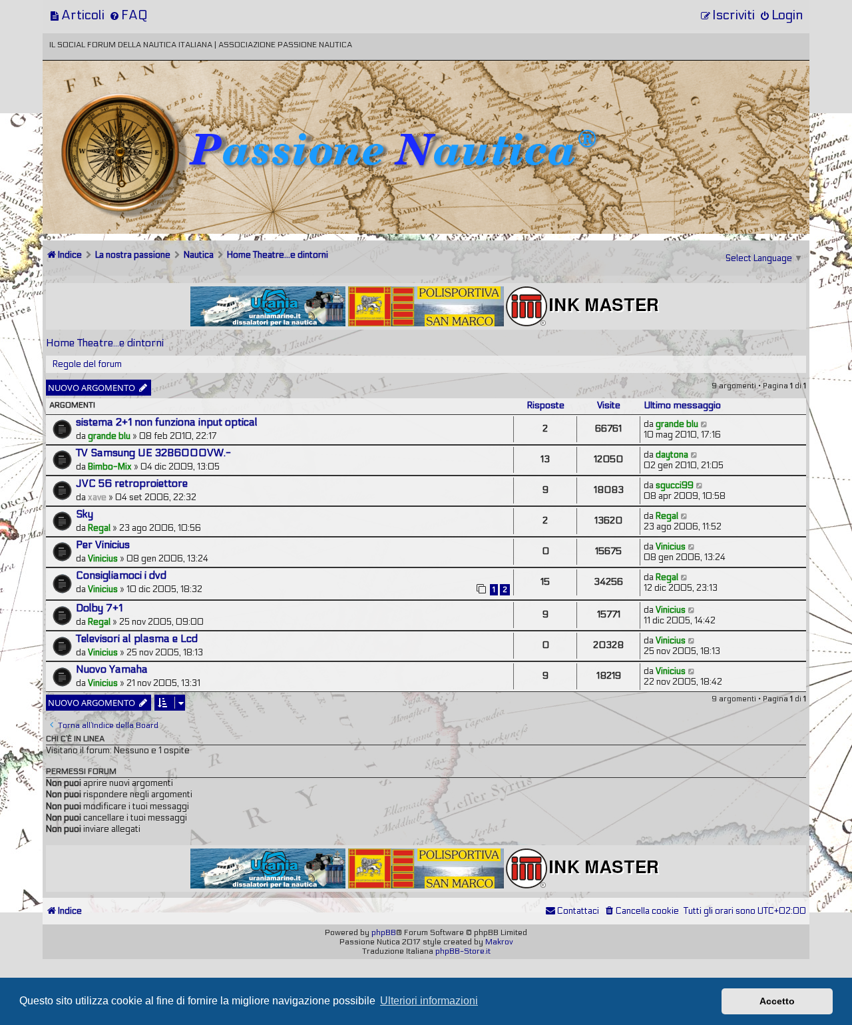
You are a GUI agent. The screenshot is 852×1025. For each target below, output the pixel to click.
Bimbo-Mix (110, 467)
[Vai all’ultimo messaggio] (704, 424)
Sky (84, 514)
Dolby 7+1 (99, 608)
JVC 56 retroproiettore (132, 484)
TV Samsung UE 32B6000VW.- (153, 453)
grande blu (109, 436)
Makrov (499, 941)
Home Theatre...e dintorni (105, 342)
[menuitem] (77, 15)
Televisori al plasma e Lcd (137, 639)
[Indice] (135, 105)
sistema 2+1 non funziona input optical (167, 422)
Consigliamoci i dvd (121, 575)
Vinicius (103, 558)
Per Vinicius (103, 545)
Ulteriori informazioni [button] (429, 1000)
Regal (99, 528)
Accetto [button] (777, 1001)
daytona (672, 455)
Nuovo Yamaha (112, 669)
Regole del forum (87, 364)
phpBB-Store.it (463, 951)
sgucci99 (675, 485)
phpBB (383, 932)
